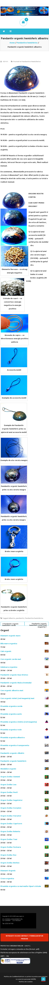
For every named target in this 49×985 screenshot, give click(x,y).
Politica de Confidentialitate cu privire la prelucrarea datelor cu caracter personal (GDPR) (25, 977)
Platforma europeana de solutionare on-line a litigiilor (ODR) (23, 952)
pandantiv (20, 618)
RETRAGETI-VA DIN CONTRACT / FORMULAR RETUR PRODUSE (24, 937)
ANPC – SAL (4, 956)
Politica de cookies (26, 982)
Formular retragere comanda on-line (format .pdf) (19, 949)
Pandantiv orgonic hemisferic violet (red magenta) (38, 624)
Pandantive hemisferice (31, 61)
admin (5, 61)
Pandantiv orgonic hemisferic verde (10, 624)
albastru (12, 618)
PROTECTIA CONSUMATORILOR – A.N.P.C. (15, 946)
